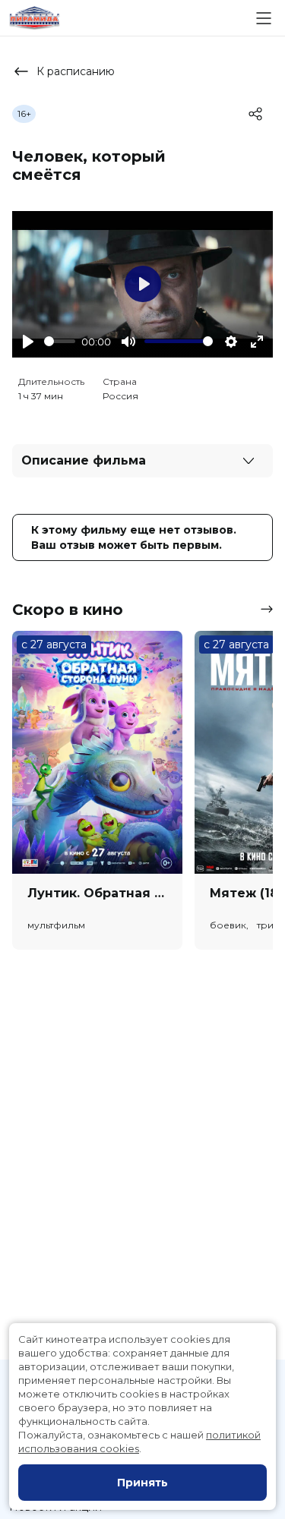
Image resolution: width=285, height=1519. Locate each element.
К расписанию (75, 71)
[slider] (59, 341)
